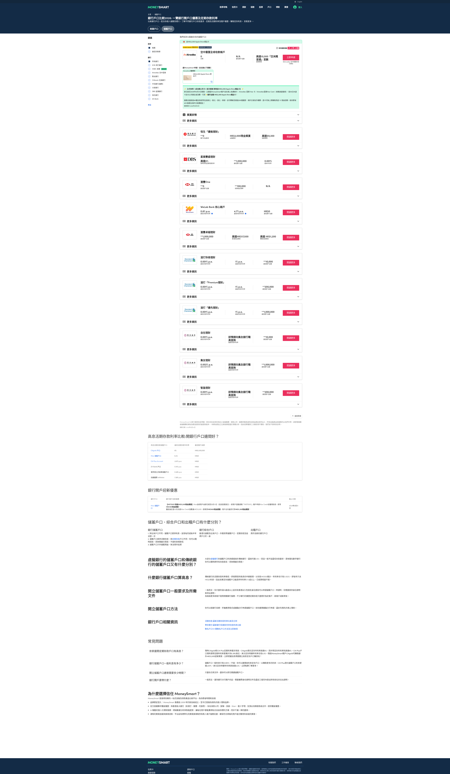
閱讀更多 (293, 136)
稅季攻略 (223, 7)
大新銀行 (155, 87)
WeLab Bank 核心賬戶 (213, 207)
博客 (278, 7)
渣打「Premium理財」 (213, 282)
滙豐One (205, 181)
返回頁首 (297, 416)
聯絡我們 (298, 762)
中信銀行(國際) (157, 84)
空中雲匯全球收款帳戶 (213, 52)
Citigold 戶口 (155, 450)
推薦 (153, 48)
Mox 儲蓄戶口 (156, 456)
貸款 (244, 7)
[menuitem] (223, 7)
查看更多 (249, 21)
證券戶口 (191, 769)
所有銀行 (155, 61)
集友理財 (205, 360)
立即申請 (293, 57)
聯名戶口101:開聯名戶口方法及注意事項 (221, 628)
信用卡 (235, 7)
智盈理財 (205, 387)
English (300, 2)
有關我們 (272, 762)
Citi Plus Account (157, 461)
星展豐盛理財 (208, 156)
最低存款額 (156, 51)
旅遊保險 (151, 772)
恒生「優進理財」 (210, 131)
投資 (261, 7)
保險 (252, 7)
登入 (300, 7)
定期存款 (176, 539)
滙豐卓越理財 (208, 232)
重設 (149, 105)
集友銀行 (155, 76)
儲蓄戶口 (158, 14)
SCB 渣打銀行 (157, 65)
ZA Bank (155, 99)
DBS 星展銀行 (157, 91)
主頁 (149, 14)
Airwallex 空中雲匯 (159, 72)
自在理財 (205, 332)
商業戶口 (154, 28)
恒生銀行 (155, 95)
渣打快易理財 (208, 257)
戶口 (269, 7)
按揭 (189, 772)
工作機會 (285, 762)
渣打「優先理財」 (210, 307)
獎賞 (286, 7)
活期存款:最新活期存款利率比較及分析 (221, 621)
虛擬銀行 (214, 558)
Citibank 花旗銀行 (158, 80)
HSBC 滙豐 (159, 69)
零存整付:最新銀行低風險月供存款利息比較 (223, 625)
